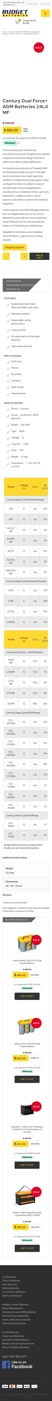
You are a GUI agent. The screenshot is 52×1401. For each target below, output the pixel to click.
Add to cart (39, 256)
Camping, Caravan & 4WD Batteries (19, 32)
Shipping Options (14, 247)
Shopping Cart (29, 20)
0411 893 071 (8, 5)
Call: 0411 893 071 (14, 1356)
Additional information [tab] (21, 285)
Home (5, 32)
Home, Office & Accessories (16, 1319)
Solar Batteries (9, 1284)
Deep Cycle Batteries (13, 1336)
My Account (32, 3)
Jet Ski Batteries (10, 1332)
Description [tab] (13, 281)
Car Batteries (9, 1276)
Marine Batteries (10, 1288)
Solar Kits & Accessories (14, 1323)
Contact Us (45, 3)
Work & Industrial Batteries (15, 1315)
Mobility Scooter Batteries (15, 1304)
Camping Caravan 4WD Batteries (19, 1312)
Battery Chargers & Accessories (18, 1343)
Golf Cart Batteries (12, 1295)
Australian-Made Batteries (15, 1339)
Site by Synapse (10, 1394)
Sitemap (22, 1394)
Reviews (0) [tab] (13, 289)
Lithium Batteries (11, 1280)
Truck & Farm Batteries (13, 1291)
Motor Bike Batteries (12, 1308)
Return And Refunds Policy (15, 1347)
